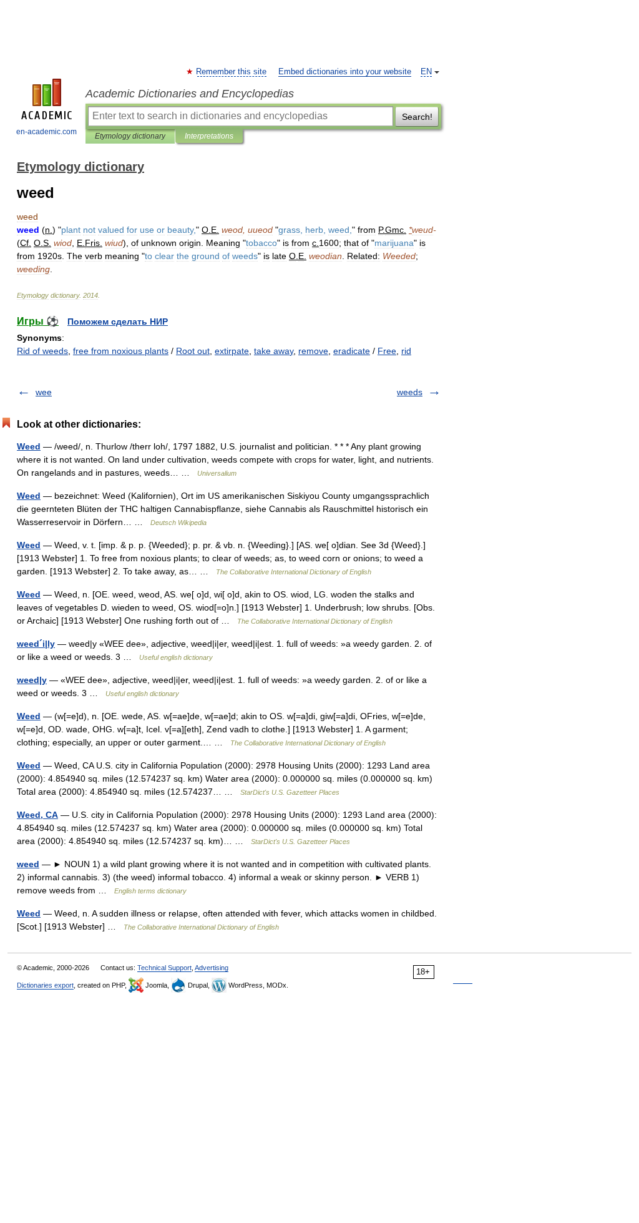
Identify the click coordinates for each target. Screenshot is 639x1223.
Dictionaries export (45, 985)
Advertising (211, 967)
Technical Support (164, 967)
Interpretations (209, 136)
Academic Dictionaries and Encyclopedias (189, 93)
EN (426, 71)
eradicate (351, 351)
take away (273, 351)
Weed (29, 446)
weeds (409, 392)
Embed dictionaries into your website (344, 71)
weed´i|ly (36, 644)
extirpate (232, 351)
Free (387, 351)
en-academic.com (46, 131)
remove (313, 351)
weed (28, 864)
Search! (417, 117)
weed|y (32, 680)
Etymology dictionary (130, 136)
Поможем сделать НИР (117, 322)
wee (44, 392)
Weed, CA (37, 815)
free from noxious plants (120, 351)
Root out (193, 351)
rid (406, 351)
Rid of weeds (42, 351)
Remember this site (231, 71)
